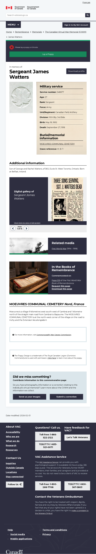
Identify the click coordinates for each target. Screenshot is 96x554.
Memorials (37, 32)
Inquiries (11, 463)
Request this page (61, 286)
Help (10, 530)
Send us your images (29, 397)
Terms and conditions (54, 530)
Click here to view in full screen (27, 223)
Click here (52, 358)
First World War (59, 249)
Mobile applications (21, 539)
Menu (12, 24)
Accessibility (13, 432)
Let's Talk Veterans (77, 437)
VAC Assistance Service (48, 462)
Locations (11, 472)
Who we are (12, 436)
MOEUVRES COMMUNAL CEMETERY (57, 144)
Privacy (46, 534)
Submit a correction (66, 397)
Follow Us (15, 485)
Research (11, 445)
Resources (12, 450)
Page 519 (56, 280)
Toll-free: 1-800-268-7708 (48, 486)
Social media (17, 534)
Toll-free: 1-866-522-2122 (48, 436)
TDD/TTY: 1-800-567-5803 (77, 486)
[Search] (87, 15)
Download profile (76, 71)
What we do (12, 441)
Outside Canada (15, 468)
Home (9, 32)
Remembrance (22, 32)
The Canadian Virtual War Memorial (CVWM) (65, 32)
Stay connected (14, 476)
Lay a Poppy (48, 54)
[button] (12, 228)
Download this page (62, 289)
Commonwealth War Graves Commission (54, 335)
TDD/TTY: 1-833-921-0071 (48, 446)
